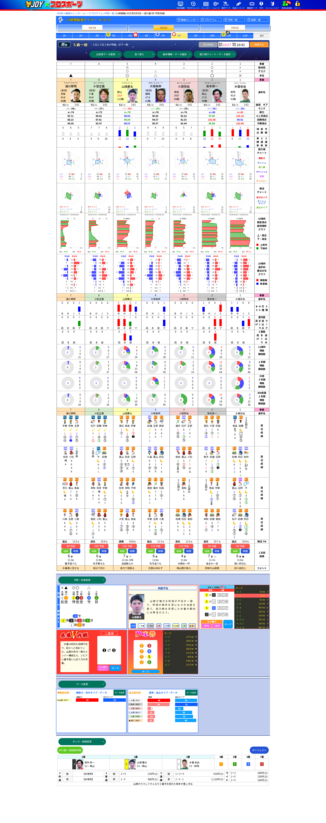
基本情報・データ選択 (175, 54)
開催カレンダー (74, 13)
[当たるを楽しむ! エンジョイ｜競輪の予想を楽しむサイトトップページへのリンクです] (53, 4)
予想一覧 (109, 13)
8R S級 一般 (70, 750)
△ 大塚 (166, 626)
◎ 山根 (176, 626)
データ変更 (82, 684)
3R (97, 35)
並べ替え (139, 54)
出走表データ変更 (105, 54)
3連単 (217, 625)
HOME (60, 13)
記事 (133, 626)
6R (146, 35)
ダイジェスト (259, 750)
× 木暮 (141, 626)
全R (262, 35)
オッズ (228, 624)
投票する (259, 44)
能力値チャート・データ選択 (215, 54)
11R (229, 35)
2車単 (206, 625)
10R (212, 35)
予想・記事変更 (82, 580)
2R (80, 35)
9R (195, 35)
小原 (158, 626)
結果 (66, 551)
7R (163, 35)
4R (113, 35)
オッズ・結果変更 (82, 741)
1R (64, 35)
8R (179, 35)
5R (130, 35)
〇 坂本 (150, 626)
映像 (75, 551)
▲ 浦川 (192, 626)
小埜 (184, 626)
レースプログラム (93, 13)
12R (245, 35)
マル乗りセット (103, 668)
